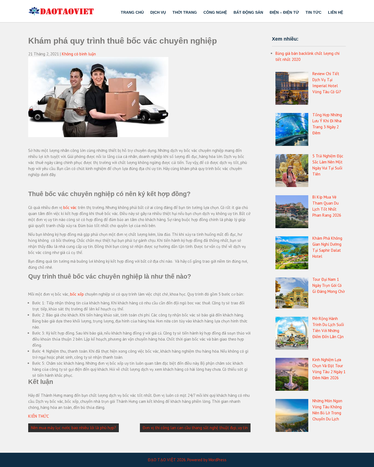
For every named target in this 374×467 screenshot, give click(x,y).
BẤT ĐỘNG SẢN (248, 12)
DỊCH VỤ (158, 12)
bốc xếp (77, 294)
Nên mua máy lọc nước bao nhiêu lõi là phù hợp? (73, 427)
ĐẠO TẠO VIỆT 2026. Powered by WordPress (187, 459)
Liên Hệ (335, 12)
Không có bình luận (79, 53)
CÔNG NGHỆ (215, 12)
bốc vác (70, 207)
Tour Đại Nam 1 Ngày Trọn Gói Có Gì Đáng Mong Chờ (328, 285)
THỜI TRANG (184, 12)
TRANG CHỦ (132, 12)
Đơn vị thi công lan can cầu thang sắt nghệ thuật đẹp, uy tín (195, 427)
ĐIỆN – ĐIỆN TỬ (284, 12)
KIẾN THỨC (38, 416)
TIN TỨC (313, 12)
